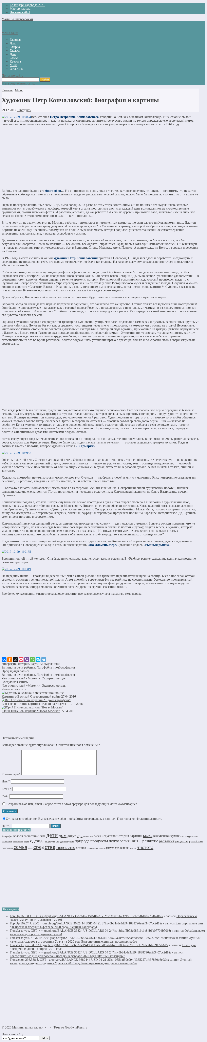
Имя (6, 781)
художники (52, 663)
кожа (147, 835)
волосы (18, 836)
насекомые (18, 841)
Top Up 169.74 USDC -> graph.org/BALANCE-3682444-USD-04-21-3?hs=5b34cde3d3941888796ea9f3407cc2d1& (86, 923)
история (23, 663)
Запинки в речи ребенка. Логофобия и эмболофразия (38, 667)
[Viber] (26, 659)
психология (119, 841)
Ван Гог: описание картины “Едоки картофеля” (34, 703)
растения (166, 841)
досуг (71, 836)
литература (185, 836)
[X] (15, 659)
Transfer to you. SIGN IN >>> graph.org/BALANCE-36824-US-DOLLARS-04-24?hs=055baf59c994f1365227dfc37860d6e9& (92, 938)
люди (194, 836)
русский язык (196, 841)
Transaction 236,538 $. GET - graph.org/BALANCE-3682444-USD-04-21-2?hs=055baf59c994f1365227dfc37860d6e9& (88, 959)
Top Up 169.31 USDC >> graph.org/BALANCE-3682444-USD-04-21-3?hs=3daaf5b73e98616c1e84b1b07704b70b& (86, 916)
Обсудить (24, 110)
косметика (161, 835)
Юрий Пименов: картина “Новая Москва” (31, 711)
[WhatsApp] (32, 659)
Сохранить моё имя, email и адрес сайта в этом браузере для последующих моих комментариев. (72, 804)
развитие (150, 841)
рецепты (181, 841)
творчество (65, 847)
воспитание (31, 836)
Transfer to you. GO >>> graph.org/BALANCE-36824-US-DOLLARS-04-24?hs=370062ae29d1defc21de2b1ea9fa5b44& (89, 945)
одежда (37, 840)
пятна (136, 840)
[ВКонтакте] (4, 659)
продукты (99, 841)
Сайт (5, 796)
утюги (102, 848)
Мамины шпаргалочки (17, 19)
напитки (7, 841)
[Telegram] (43, 659)
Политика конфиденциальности (139, 818)
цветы (133, 848)
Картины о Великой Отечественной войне (31, 696)
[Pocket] (21, 659)
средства (44, 847)
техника (81, 847)
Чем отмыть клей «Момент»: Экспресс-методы (34, 678)
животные (88, 836)
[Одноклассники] (9, 659)
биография (9, 663)
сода (30, 848)
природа (82, 841)
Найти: (6, 825)
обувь (26, 842)
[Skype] (38, 659)
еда (79, 835)
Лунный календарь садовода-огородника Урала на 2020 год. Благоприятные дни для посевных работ (105, 939)
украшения (92, 848)
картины (37, 663)
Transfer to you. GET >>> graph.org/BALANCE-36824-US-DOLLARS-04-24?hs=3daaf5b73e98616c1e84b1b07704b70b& (90, 930)
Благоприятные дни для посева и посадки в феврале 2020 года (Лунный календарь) (67, 956)
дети (52, 835)
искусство (109, 836)
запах (97, 836)
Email (7, 789)
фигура (110, 847)
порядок (50, 841)
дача (42, 836)
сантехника (7, 848)
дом (63, 835)
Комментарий (11, 774)
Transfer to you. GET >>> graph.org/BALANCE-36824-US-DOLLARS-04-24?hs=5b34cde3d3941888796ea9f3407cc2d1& (90, 952)
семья (20, 847)
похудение (68, 841)
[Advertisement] (100, 157)
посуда (59, 841)
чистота (145, 847)
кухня (175, 836)
